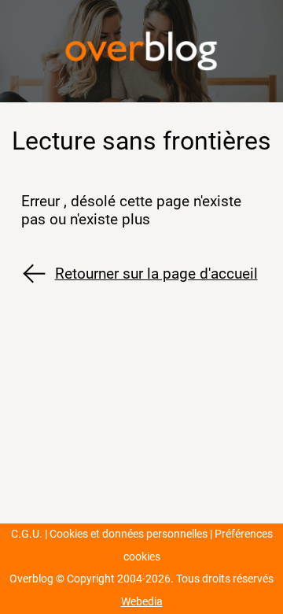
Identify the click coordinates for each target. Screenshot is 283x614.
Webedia (142, 601)
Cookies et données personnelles (129, 534)
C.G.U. (26, 534)
